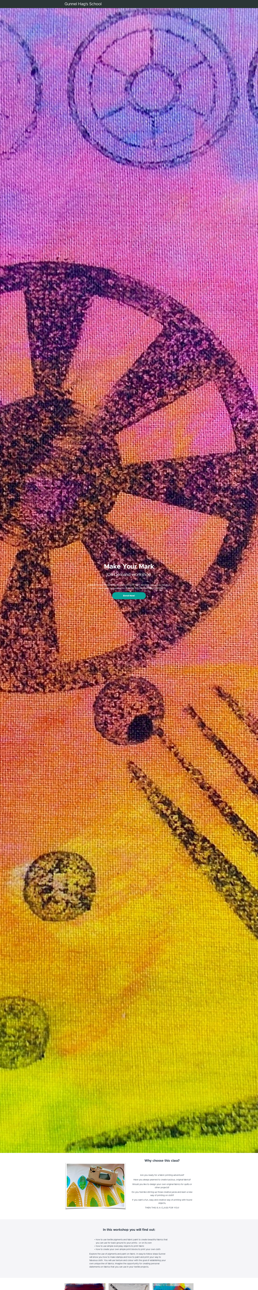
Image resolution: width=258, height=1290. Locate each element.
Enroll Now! (129, 596)
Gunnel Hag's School (83, 4)
